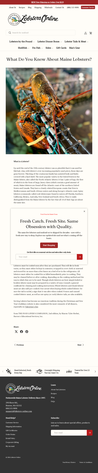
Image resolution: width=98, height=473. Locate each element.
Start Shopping (49, 245)
